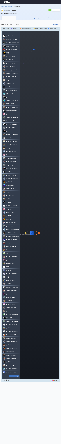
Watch (55, 10)
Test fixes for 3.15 (10, 83)
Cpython (10, 6)
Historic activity (14, 376)
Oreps (6, 6)
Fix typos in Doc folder (11, 158)
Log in (57, 2)
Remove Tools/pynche (11, 110)
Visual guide (55, 24)
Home (2, 6)
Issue (7, 253)
